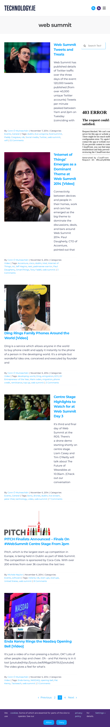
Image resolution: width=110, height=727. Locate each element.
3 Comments (52, 382)
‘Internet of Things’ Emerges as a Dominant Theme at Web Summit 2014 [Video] (23, 187)
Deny (61, 722)
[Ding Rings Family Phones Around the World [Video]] (27, 308)
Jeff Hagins (21, 266)
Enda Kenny (24, 680)
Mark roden (35, 379)
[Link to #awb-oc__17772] (93, 8)
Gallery (31, 58)
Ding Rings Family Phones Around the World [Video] (23, 308)
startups (55, 578)
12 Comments (17, 140)
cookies (14, 713)
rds (23, 137)
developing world (26, 376)
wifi (6, 140)
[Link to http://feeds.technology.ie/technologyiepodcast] (99, 8)
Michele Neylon (15, 574)
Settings (99, 713)
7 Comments (55, 499)
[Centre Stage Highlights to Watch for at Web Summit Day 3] (27, 407)
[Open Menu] (104, 8)
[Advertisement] (95, 66)
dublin (30, 134)
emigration (47, 376)
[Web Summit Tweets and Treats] (27, 57)
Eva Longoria (41, 134)
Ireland (32, 578)
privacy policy (78, 714)
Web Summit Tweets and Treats (23, 58)
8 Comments (40, 581)
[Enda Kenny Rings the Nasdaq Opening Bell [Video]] (27, 616)
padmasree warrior (42, 266)
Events (7, 134)
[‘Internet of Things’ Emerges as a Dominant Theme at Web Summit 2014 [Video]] (27, 187)
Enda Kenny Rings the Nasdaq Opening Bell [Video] (23, 616)
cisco (31, 263)
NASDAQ (35, 680)
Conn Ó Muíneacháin (18, 130)
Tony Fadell (36, 269)
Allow (49, 722)
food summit (55, 134)
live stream (54, 495)
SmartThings (22, 269)
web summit (54, 137)
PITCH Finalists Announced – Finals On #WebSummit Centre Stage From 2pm (23, 524)
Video (7, 263)
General (16, 134)
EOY (56, 376)
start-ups (45, 578)
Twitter (43, 137)
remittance (16, 382)
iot (13, 266)
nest (30, 266)
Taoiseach (16, 683)
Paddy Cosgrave (12, 137)
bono (30, 495)
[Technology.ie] (19, 6)
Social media (32, 137)
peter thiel (9, 499)
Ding (38, 376)
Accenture (23, 263)
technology (21, 499)
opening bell (47, 680)
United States (11, 581)
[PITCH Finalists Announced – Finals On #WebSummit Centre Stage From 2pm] (27, 524)
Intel (45, 263)
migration (47, 379)
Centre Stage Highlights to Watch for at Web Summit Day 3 (23, 407)
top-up (26, 382)
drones (37, 495)
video (31, 499)
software (16, 578)
